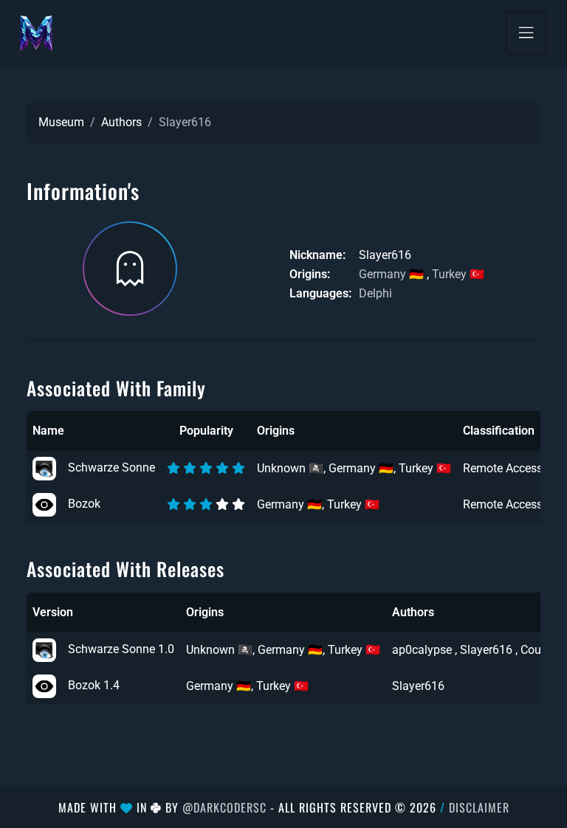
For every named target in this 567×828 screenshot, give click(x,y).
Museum (61, 122)
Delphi (375, 293)
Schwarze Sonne (111, 467)
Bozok (84, 504)
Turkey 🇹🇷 (458, 274)
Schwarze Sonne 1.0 (121, 649)
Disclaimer (479, 807)
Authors (121, 122)
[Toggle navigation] (526, 33)
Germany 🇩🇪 (391, 274)
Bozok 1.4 (94, 685)
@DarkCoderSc (224, 807)
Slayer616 (418, 686)
